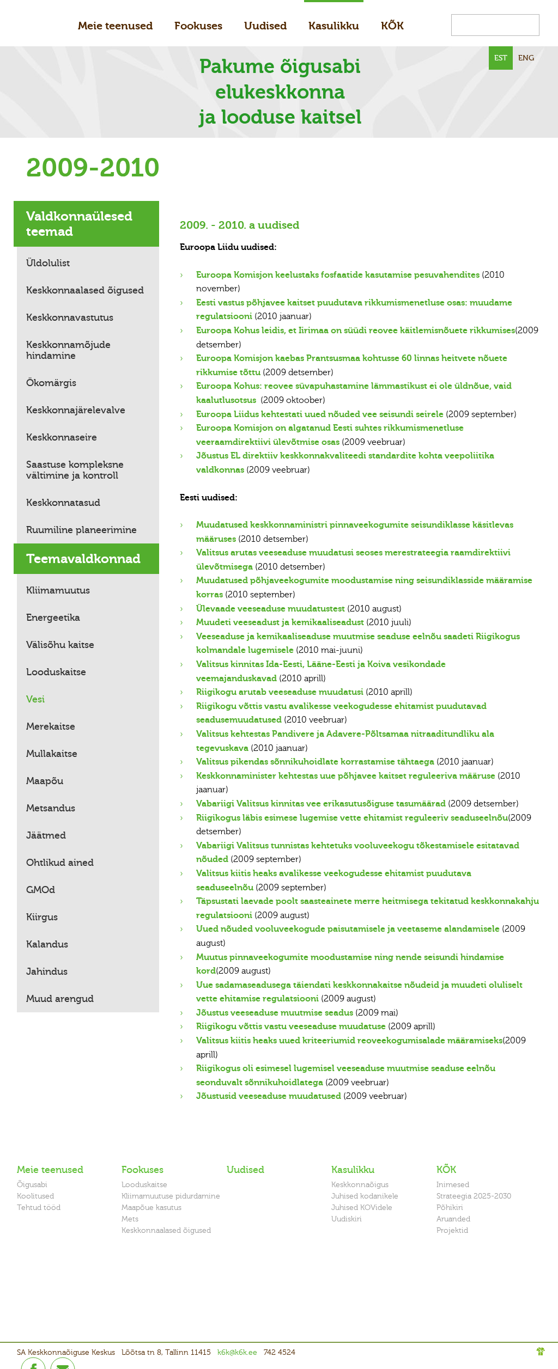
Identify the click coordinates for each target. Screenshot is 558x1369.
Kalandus (47, 944)
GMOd (40, 889)
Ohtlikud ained (60, 862)
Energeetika (53, 617)
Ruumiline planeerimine (81, 529)
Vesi (35, 699)
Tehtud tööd (38, 1207)
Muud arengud (60, 998)
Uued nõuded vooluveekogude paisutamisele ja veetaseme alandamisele (348, 929)
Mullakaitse (51, 753)
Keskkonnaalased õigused (85, 290)
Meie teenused (115, 26)
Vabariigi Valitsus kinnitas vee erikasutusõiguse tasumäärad (321, 804)
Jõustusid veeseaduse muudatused (268, 1096)
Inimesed (452, 1185)
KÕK (392, 26)
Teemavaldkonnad (83, 558)
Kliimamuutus (58, 590)
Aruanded (453, 1219)
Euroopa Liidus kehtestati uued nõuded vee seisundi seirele (320, 414)
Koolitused (35, 1196)
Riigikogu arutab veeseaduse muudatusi (279, 692)
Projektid (452, 1230)
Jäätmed (46, 835)
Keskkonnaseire (61, 437)
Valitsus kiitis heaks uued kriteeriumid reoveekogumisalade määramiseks (349, 1041)
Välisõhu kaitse (60, 644)
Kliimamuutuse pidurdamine (171, 1196)
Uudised (265, 26)
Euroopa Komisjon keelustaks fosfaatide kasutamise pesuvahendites (338, 275)
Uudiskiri (346, 1219)
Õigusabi (32, 1185)
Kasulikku (333, 26)
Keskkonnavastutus (69, 317)
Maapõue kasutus (151, 1207)
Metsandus (50, 808)
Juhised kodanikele (364, 1196)
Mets (130, 1219)
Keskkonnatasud (63, 502)
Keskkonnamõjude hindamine (68, 350)
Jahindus (47, 971)
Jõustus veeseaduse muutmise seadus (274, 1013)
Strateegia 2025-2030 (473, 1196)
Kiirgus (42, 917)
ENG (526, 58)
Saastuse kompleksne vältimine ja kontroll (75, 470)
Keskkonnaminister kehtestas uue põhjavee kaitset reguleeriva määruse (345, 776)
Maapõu (44, 780)
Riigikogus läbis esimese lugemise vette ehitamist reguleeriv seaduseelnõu (352, 818)
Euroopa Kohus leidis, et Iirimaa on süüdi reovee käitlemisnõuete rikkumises (355, 330)
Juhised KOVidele (361, 1207)
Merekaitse (50, 726)
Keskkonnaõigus (360, 1185)
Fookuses (198, 26)
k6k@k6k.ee (237, 1352)
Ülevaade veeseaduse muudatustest (270, 609)
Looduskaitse (56, 672)
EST (500, 58)
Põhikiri (449, 1207)
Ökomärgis (51, 382)
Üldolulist (48, 263)
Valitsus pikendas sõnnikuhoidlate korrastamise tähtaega (315, 762)
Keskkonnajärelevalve (75, 410)
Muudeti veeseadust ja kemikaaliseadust (280, 622)
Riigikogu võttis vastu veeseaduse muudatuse (291, 1026)
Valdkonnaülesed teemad (79, 224)
